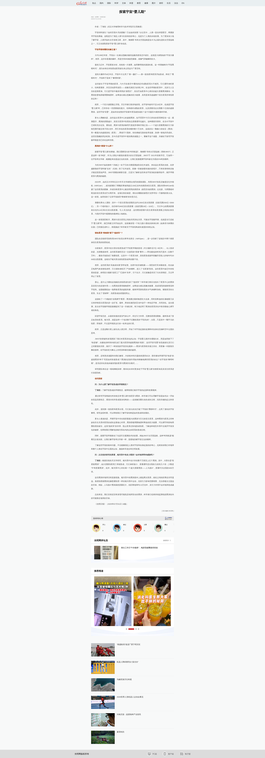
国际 (109, 3)
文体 (124, 3)
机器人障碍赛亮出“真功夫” (128, 662)
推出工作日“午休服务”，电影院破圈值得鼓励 (139, 548)
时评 (116, 3)
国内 (101, 3)
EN (183, 3)
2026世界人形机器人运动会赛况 (130, 697)
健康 (146, 3)
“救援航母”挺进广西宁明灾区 (128, 644)
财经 (161, 3)
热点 (94, 3)
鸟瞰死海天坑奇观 (124, 679)
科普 (131, 3)
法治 (176, 3)
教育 (139, 3)
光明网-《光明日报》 (100, 17)
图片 (154, 3)
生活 (168, 3)
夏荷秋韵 (120, 732)
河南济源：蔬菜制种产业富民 (129, 714)
